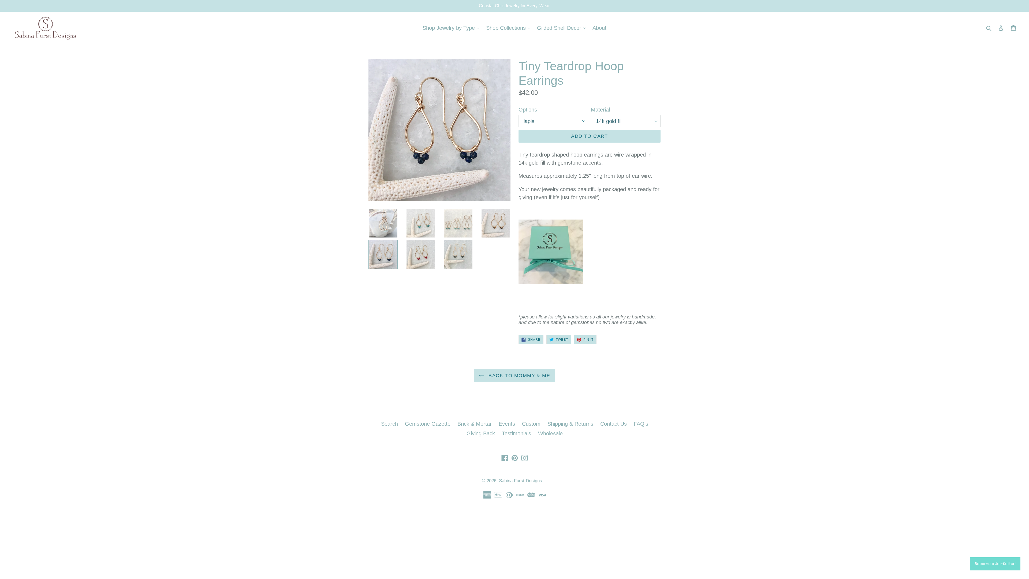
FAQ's (641, 424)
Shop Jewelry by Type (452, 28)
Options (528, 110)
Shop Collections (509, 28)
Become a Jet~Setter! (995, 563)
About (599, 28)
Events (507, 424)
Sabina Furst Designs (520, 480)
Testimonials (516, 433)
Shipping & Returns (570, 424)
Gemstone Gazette (427, 424)
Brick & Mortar (474, 424)
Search (389, 424)
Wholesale (550, 433)
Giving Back (481, 433)
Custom (531, 424)
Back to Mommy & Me (518, 375)
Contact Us (613, 424)
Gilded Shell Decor (562, 28)
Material (600, 110)
